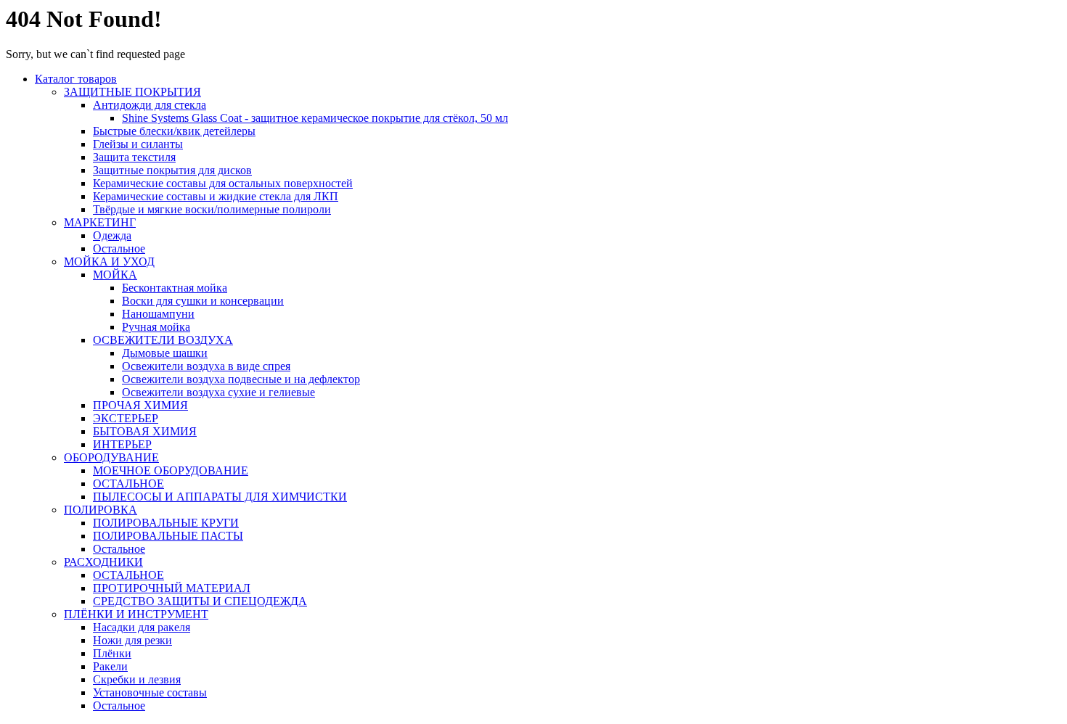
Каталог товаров (76, 79)
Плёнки (112, 653)
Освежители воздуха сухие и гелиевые (218, 392)
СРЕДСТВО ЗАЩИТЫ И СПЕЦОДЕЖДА (200, 601)
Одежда (112, 235)
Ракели (110, 666)
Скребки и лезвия (137, 679)
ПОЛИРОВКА (100, 509)
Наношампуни (158, 314)
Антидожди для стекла (149, 105)
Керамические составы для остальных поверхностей (223, 183)
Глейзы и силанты (138, 144)
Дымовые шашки (165, 353)
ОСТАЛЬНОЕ (128, 483)
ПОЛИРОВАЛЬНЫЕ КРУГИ (166, 523)
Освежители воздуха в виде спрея (206, 366)
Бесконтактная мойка (174, 287)
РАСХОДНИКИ (103, 562)
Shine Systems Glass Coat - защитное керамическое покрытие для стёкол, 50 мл (315, 118)
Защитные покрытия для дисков (172, 170)
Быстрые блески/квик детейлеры (174, 131)
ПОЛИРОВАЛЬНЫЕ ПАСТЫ (168, 536)
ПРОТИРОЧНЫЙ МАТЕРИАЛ (171, 588)
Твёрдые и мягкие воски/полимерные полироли (212, 209)
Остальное (119, 248)
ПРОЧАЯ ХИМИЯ (140, 405)
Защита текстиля (134, 157)
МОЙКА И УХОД (109, 261)
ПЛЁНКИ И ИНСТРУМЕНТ (136, 614)
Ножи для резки (132, 640)
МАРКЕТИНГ (100, 222)
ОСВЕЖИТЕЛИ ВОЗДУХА (163, 340)
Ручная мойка (156, 327)
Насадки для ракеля (141, 627)
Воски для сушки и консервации (203, 301)
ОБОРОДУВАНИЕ (111, 457)
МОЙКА (115, 274)
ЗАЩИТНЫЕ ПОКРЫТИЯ (132, 92)
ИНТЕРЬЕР (122, 444)
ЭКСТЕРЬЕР (125, 418)
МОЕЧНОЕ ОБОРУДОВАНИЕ (170, 470)
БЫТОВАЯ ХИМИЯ (145, 431)
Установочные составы (150, 692)
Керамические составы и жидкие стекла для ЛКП (215, 196)
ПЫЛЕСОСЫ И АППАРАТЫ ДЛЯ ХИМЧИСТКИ (220, 496)
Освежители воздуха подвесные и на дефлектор (241, 379)
